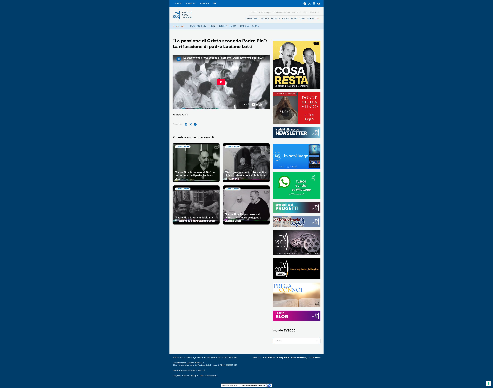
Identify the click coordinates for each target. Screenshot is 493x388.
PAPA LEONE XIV (198, 26)
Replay (294, 18)
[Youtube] (318, 3)
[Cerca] (318, 12)
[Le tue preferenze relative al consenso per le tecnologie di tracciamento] (488, 383)
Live (317, 18)
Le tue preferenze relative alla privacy (253, 385)
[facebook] (186, 124)
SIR (214, 3)
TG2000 (310, 18)
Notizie (285, 18)
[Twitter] (309, 3)
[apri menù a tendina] (258, 18)
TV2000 (178, 3)
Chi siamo (253, 12)
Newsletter (296, 12)
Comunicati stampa (281, 12)
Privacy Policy (283, 357)
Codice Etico (315, 357)
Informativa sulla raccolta (230, 385)
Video (302, 18)
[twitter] (190, 124)
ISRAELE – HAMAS (227, 26)
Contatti (312, 12)
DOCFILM (265, 18)
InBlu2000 (191, 3)
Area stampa (265, 12)
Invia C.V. (257, 357)
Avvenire (204, 3)
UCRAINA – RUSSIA (249, 26)
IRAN (212, 26)
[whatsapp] (195, 124)
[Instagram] (314, 3)
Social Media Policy (299, 357)
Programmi (251, 18)
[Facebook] (305, 3)
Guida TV (275, 18)
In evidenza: (178, 26)
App (305, 12)
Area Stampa (269, 357)
